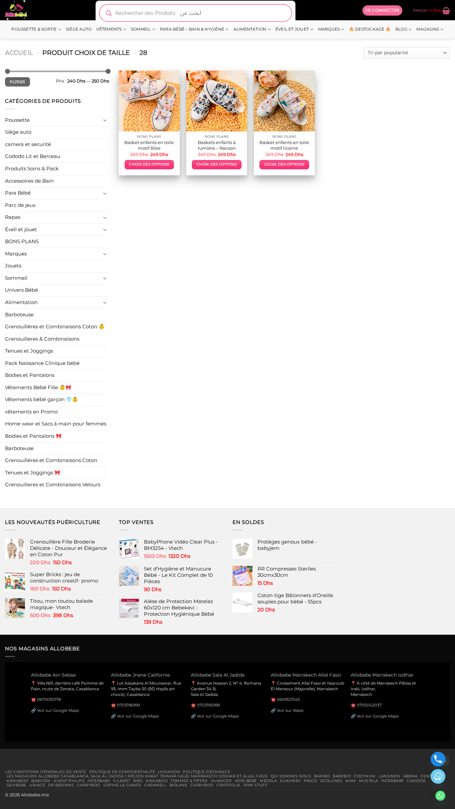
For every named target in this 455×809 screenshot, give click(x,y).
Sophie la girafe (122, 785)
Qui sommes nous (291, 776)
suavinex (290, 780)
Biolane (179, 785)
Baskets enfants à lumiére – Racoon (217, 145)
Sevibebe (17, 785)
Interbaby (99, 780)
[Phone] (438, 759)
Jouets (13, 266)
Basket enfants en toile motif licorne (284, 145)
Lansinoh (389, 776)
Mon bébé (246, 780)
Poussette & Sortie (34, 29)
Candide (416, 780)
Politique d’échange (206, 771)
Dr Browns (61, 785)
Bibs (138, 780)
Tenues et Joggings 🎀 (32, 473)
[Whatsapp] (440, 796)
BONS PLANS (22, 241)
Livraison (169, 771)
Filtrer (17, 82)
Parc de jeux (20, 205)
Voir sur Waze (290, 710)
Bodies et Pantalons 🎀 (33, 436)
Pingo (310, 780)
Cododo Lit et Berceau (32, 156)
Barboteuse (19, 315)
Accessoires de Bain (29, 181)
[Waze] (438, 776)
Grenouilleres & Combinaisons (42, 339)
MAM (350, 780)
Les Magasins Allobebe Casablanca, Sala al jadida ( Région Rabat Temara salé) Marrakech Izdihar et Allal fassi (137, 776)
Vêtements (109, 29)
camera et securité (28, 144)
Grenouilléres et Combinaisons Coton (51, 460)
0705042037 (369, 705)
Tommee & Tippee (189, 780)
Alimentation (249, 29)
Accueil (19, 53)
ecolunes (331, 780)
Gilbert (121, 780)
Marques (329, 29)
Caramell (155, 785)
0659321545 (288, 699)
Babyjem (41, 780)
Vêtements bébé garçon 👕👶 (41, 400)
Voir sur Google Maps (58, 710)
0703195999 (208, 705)
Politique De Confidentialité (122, 771)
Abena (410, 776)
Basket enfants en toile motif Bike (149, 145)
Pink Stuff (255, 785)
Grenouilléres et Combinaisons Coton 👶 (55, 327)
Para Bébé (18, 193)
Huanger (221, 780)
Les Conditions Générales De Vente (45, 771)
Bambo (322, 776)
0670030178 (49, 699)
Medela (268, 780)
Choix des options (149, 164)
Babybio (342, 776)
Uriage (37, 785)
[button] (382, 10)
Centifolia (228, 785)
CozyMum (365, 776)
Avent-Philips (69, 780)
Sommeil (141, 29)
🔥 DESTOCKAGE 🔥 (370, 29)
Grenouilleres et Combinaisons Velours (52, 485)
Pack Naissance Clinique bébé (42, 363)
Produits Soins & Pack (32, 169)
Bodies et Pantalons (29, 375)
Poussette (17, 120)
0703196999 (128, 705)
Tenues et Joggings (29, 351)
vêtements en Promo (31, 412)
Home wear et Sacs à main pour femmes (55, 424)
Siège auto (79, 29)
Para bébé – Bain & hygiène (192, 29)
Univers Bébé (21, 290)
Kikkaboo (18, 780)
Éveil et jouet (292, 29)
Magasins (427, 29)
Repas (12, 217)
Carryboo (88, 785)
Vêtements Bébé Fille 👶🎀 (38, 388)
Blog (401, 29)
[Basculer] (105, 120)
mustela (368, 780)
